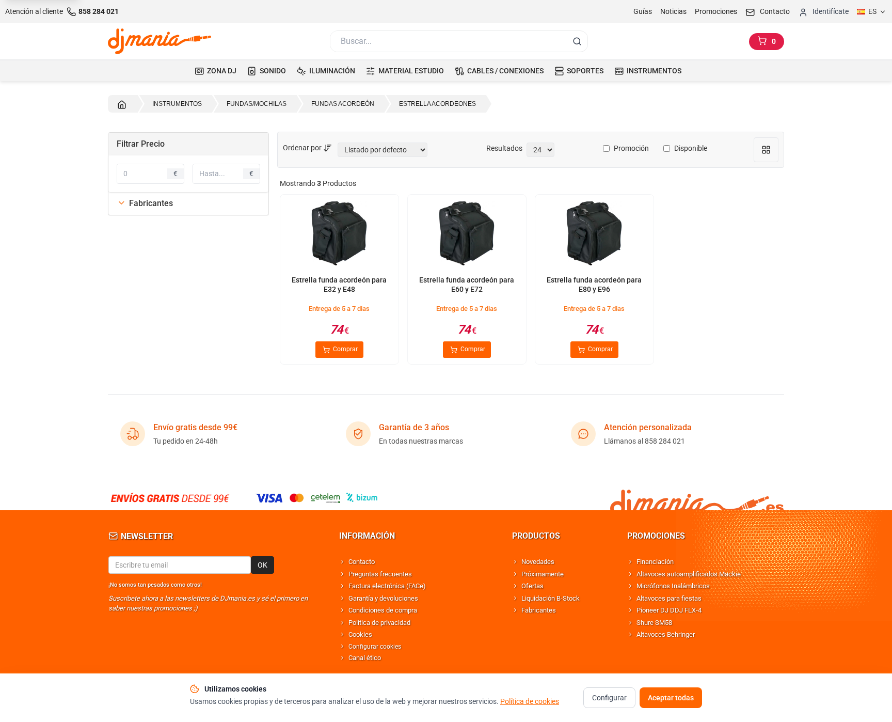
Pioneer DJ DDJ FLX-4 (669, 610)
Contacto (361, 562)
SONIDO (273, 71)
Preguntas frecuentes (380, 574)
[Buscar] (577, 41)
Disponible (690, 148)
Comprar (344, 349)
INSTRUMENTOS (654, 71)
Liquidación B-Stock (550, 598)
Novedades (537, 562)
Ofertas (532, 586)
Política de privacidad (379, 622)
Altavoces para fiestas (669, 598)
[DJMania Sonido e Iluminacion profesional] (697, 498)
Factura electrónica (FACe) (387, 586)
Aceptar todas (671, 698)
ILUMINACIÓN (332, 71)
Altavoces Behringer (665, 634)
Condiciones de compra (382, 610)
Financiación (655, 562)
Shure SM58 (654, 622)
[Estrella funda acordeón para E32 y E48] (339, 235)
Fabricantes (538, 610)
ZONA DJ (221, 71)
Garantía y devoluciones (383, 598)
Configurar (609, 698)
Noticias (673, 11)
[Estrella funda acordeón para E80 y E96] (594, 235)
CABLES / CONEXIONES (505, 71)
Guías (642, 11)
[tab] (188, 203)
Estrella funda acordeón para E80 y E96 (594, 284)
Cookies (360, 634)
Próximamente (542, 574)
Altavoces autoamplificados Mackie (688, 574)
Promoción (631, 148)
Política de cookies (529, 701)
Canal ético (364, 658)
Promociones (716, 11)
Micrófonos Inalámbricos (673, 586)
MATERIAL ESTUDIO (411, 71)
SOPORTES (585, 71)
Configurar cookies (374, 646)
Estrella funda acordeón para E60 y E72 (466, 284)
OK (262, 565)
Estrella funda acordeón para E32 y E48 (339, 284)
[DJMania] (159, 41)
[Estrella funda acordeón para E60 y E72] (466, 235)
